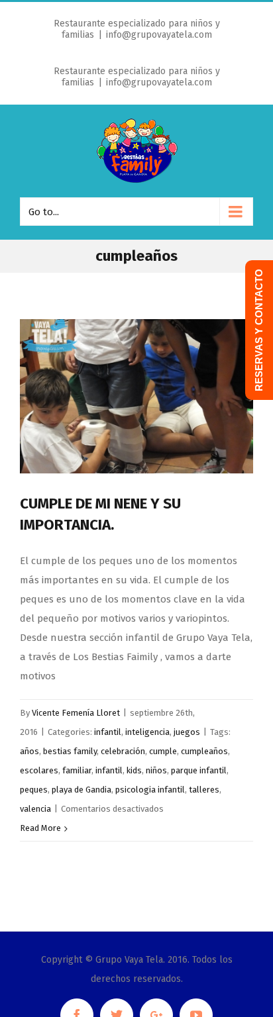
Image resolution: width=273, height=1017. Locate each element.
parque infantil (199, 770)
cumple (163, 751)
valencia (35, 809)
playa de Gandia (81, 790)
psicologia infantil (150, 790)
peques (34, 790)
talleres (204, 790)
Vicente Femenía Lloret (76, 713)
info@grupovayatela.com (159, 34)
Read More (40, 828)
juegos (187, 732)
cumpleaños (204, 751)
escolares (39, 770)
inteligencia (147, 732)
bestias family (70, 751)
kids (134, 770)
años (29, 751)
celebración (123, 751)
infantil (107, 732)
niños (156, 770)
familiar (76, 770)
